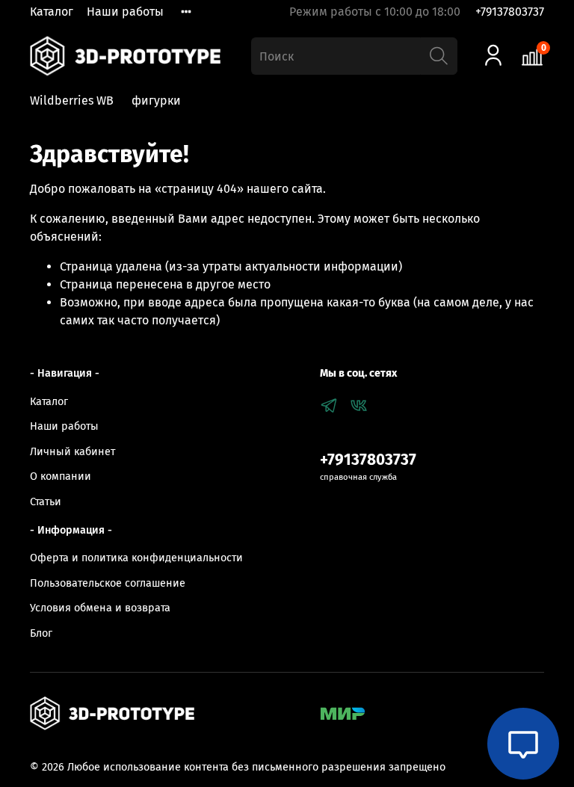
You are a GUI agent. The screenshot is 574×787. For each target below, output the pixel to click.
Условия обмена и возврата (100, 608)
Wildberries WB (72, 100)
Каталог (51, 11)
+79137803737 (509, 11)
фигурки (156, 100)
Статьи (45, 502)
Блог (41, 633)
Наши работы (125, 11)
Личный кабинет (72, 451)
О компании (60, 476)
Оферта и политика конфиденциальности (136, 558)
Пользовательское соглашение (107, 583)
